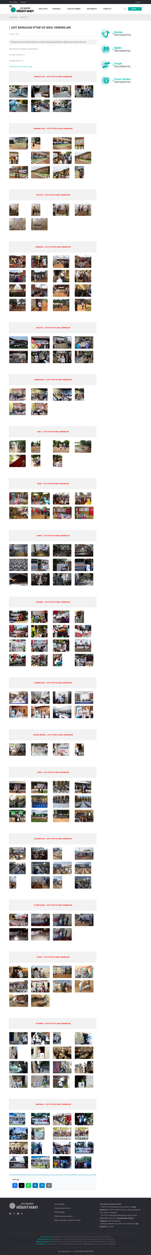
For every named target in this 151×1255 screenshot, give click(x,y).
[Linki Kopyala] (49, 1185)
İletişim (23, 2)
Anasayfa (13, 17)
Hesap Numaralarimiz (62, 1208)
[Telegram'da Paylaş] (42, 1185)
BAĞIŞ (134, 9)
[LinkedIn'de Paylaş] (35, 1185)
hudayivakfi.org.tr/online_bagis (20, 66)
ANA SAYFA (43, 9)
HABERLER (24, 17)
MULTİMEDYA (92, 9)
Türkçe (137, 2)
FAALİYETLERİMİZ (74, 9)
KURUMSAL (56, 9)
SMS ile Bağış (59, 1212)
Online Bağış (13, 2)
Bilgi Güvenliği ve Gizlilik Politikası (67, 1220)
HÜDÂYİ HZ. (107, 9)
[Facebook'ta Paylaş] (14, 1185)
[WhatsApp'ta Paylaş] (28, 1185)
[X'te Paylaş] (21, 1185)
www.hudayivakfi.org (64, 1251)
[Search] (124, 9)
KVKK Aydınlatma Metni (63, 1216)
